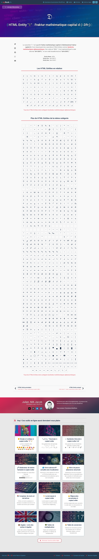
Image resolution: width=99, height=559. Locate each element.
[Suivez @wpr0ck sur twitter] (93, 2)
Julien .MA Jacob (32, 402)
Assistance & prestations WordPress (55, 2)
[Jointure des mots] (49, 237)
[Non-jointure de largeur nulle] (31, 229)
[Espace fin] (75, 226)
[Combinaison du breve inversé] (42, 189)
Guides (70, 2)
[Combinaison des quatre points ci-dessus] (71, 237)
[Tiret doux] (23, 137)
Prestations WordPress (71, 408)
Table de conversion (73, 525)
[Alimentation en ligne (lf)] (27, 126)
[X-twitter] (29, 408)
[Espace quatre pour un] (64, 226)
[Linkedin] (37, 408)
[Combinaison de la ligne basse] (45, 189)
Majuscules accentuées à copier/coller (73, 498)
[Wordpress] (41, 408)
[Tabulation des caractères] (23, 126)
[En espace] (53, 226)
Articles (78, 2)
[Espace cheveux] (23, 229)
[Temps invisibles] (57, 237)
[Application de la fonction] (53, 237)
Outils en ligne (87, 2)
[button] (16, 44)
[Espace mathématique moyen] (45, 237)
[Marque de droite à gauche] (42, 229)
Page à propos (60, 408)
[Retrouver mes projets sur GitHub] (96, 2)
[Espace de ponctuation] (71, 226)
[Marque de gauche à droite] (38, 229)
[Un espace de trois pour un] (60, 226)
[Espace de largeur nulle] (27, 229)
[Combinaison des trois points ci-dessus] (68, 237)
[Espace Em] (57, 226)
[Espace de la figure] (68, 226)
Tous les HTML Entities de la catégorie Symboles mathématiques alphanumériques (50, 110)
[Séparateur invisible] (60, 237)
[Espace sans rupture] (31, 133)
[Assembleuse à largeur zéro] (34, 229)
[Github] (33, 408)
